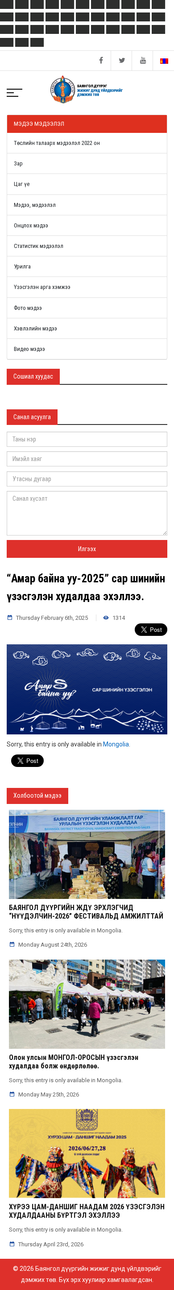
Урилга (22, 266)
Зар (18, 163)
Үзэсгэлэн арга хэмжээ (42, 287)
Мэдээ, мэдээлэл (35, 205)
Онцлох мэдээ (31, 225)
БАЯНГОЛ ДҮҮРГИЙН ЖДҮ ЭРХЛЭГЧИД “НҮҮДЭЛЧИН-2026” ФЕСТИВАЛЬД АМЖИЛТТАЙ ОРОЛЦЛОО (86, 916)
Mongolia (116, 744)
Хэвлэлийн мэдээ (35, 328)
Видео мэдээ (29, 349)
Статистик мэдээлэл (38, 246)
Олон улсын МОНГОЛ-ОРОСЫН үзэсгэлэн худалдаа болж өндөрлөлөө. (73, 1061)
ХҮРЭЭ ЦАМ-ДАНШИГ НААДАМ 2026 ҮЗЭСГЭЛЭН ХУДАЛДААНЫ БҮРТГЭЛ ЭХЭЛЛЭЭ (87, 1211)
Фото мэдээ (28, 308)
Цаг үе (21, 184)
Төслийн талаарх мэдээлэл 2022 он (57, 143)
